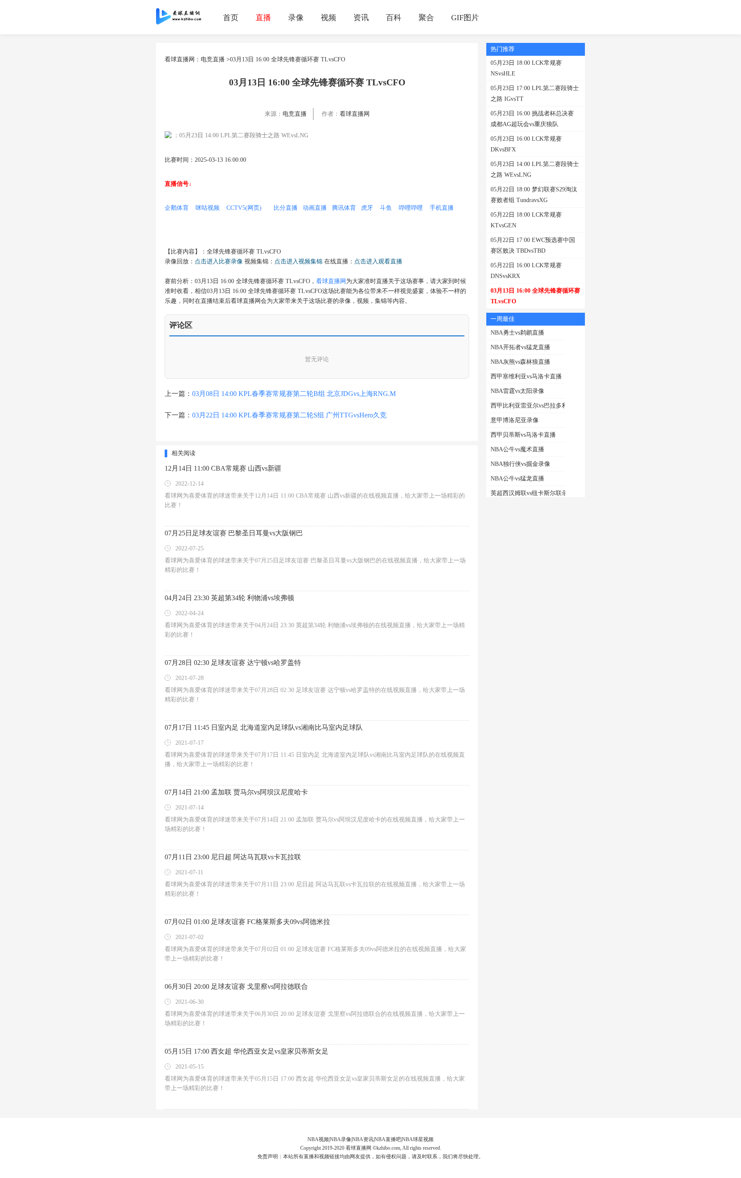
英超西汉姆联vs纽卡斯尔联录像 (532, 493)
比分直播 (286, 208)
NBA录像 (340, 1139)
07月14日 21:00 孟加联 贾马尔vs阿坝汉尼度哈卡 (236, 792)
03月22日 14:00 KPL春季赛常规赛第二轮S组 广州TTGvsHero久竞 (289, 415)
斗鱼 (386, 208)
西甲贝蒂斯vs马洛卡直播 (523, 435)
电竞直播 (213, 59)
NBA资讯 (363, 1139)
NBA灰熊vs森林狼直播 (520, 362)
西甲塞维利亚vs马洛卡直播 (526, 376)
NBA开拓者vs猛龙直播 (520, 347)
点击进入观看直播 (378, 261)
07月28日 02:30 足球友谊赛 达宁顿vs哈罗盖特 (233, 662)
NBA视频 (318, 1139)
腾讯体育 (344, 208)
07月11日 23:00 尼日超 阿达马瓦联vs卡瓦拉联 (233, 857)
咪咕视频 (208, 208)
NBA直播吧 (387, 1139)
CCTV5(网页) (244, 208)
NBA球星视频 (418, 1139)
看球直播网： (183, 59)
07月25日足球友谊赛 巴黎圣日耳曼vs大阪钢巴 (234, 533)
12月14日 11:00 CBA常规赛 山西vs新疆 (223, 468)
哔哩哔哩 (411, 208)
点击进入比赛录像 (219, 261)
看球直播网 (355, 114)
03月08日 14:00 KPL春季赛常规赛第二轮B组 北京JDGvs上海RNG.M (294, 393)
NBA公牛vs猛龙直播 (517, 478)
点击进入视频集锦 (298, 261)
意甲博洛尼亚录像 (515, 420)
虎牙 (367, 208)
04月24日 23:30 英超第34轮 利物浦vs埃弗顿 (229, 597)
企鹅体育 (177, 208)
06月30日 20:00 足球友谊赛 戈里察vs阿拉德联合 (236, 986)
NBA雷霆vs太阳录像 (517, 391)
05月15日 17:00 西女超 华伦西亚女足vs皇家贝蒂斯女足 (246, 1051)
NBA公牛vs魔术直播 (517, 449)
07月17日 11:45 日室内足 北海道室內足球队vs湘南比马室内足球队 (264, 727)
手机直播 (442, 208)
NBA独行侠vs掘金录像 (520, 464)
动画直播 (315, 208)
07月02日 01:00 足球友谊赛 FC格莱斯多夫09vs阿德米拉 (247, 921)
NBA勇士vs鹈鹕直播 (517, 332)
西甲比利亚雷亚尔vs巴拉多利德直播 (538, 405)
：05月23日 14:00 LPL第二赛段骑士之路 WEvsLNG (240, 135)
